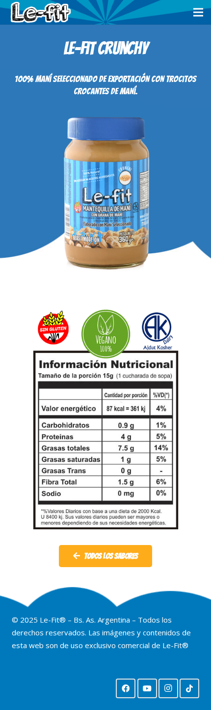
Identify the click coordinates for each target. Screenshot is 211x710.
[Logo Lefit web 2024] (40, 12)
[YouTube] (147, 688)
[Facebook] (125, 688)
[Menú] (198, 12)
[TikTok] (189, 688)
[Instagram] (168, 688)
